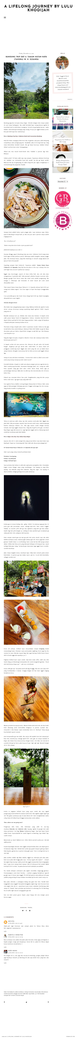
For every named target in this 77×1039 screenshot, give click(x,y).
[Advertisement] (38, 36)
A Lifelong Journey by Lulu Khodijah (38, 8)
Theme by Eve (70, 1036)
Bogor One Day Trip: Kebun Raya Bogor (19, 436)
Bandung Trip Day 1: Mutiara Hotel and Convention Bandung (25, 136)
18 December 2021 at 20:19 (15, 937)
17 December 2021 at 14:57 (15, 923)
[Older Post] (48, 1002)
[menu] (5, 17)
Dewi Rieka (12, 950)
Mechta (11, 921)
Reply (5, 931)
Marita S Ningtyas (15, 935)
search (70, 99)
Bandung (23, 907)
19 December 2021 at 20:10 (15, 953)
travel (30, 907)
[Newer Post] (4, 1002)
